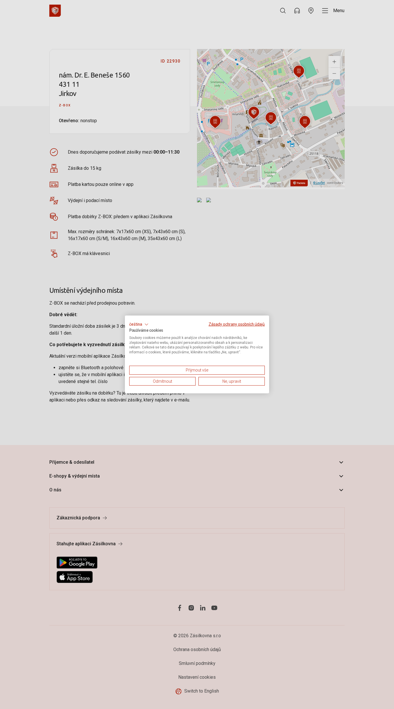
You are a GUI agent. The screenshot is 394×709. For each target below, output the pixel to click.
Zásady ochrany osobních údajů (237, 324)
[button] (139, 324)
